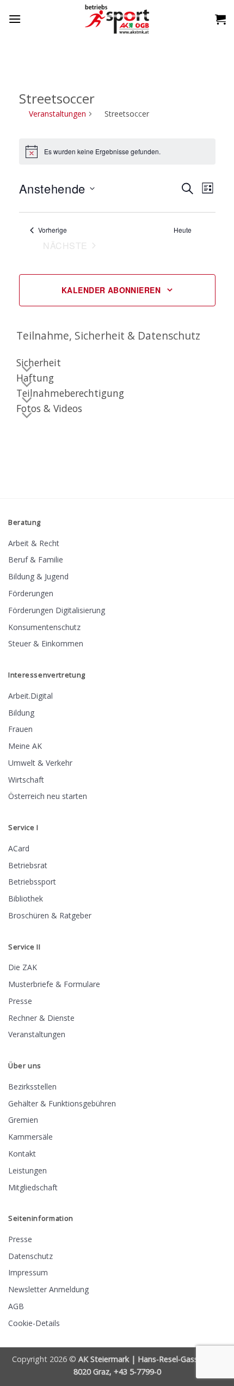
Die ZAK (22, 967)
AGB (16, 1306)
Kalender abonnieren (111, 290)
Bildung (21, 712)
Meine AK (25, 746)
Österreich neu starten (47, 796)
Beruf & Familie (35, 559)
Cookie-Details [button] (34, 1323)
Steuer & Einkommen (45, 643)
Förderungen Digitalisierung (56, 610)
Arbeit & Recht (33, 543)
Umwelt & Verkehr (40, 763)
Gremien (23, 1120)
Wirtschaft (26, 779)
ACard (18, 848)
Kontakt (22, 1153)
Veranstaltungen (57, 113)
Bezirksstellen (32, 1086)
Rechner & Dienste (41, 1018)
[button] (14, 18)
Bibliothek (25, 898)
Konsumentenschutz (44, 627)
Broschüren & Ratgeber (49, 915)
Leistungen (27, 1170)
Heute (183, 230)
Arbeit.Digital (30, 696)
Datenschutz (30, 1256)
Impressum (28, 1272)
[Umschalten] (27, 415)
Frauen (20, 729)
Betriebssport (32, 881)
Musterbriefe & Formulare (54, 984)
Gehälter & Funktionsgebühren (62, 1103)
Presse (20, 1001)
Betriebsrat (27, 865)
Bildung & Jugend (38, 576)
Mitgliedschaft (33, 1187)
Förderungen (30, 593)
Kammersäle (30, 1136)
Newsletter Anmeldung (48, 1289)
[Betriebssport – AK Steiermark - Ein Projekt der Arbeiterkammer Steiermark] (117, 19)
